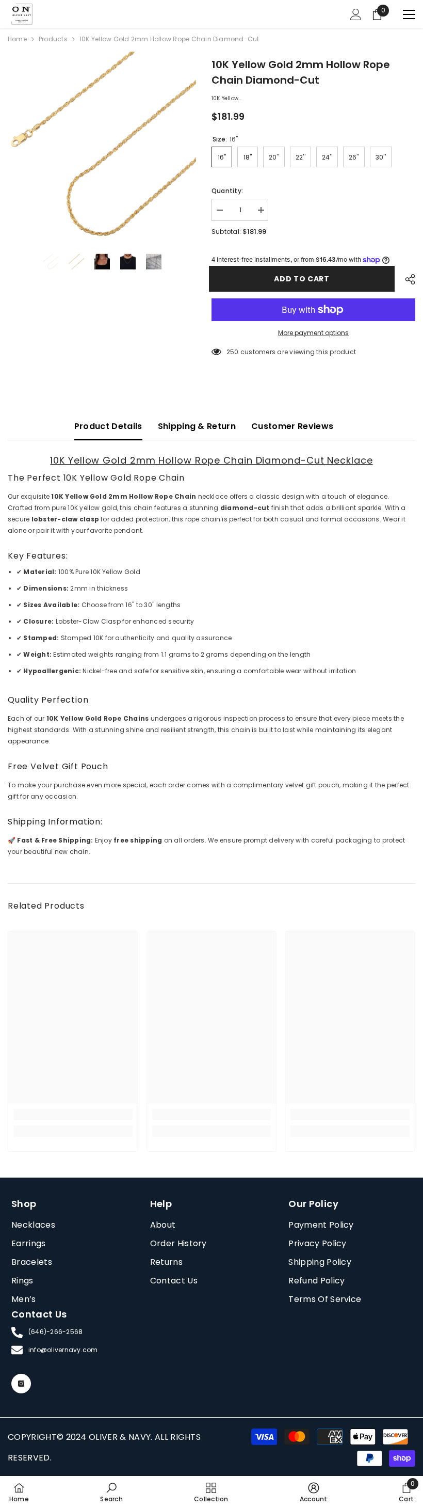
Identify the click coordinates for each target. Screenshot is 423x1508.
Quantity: (227, 190)
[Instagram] (21, 1383)
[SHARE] (406, 279)
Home (17, 39)
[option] (102, 146)
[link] (73, 1114)
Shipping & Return (197, 426)
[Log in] (356, 14)
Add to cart (304, 279)
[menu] (409, 14)
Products (53, 39)
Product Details (108, 426)
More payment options (313, 332)
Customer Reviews (292, 426)
